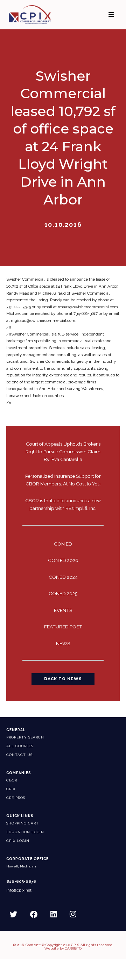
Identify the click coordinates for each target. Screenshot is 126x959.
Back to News (63, 679)
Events (63, 610)
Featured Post (63, 626)
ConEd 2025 (63, 593)
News (63, 643)
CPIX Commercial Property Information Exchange (35, 14)
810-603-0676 (21, 881)
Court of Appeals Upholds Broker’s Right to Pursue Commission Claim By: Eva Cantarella (63, 451)
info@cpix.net (18, 890)
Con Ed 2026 (63, 560)
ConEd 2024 (63, 577)
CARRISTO (73, 948)
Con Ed (63, 544)
